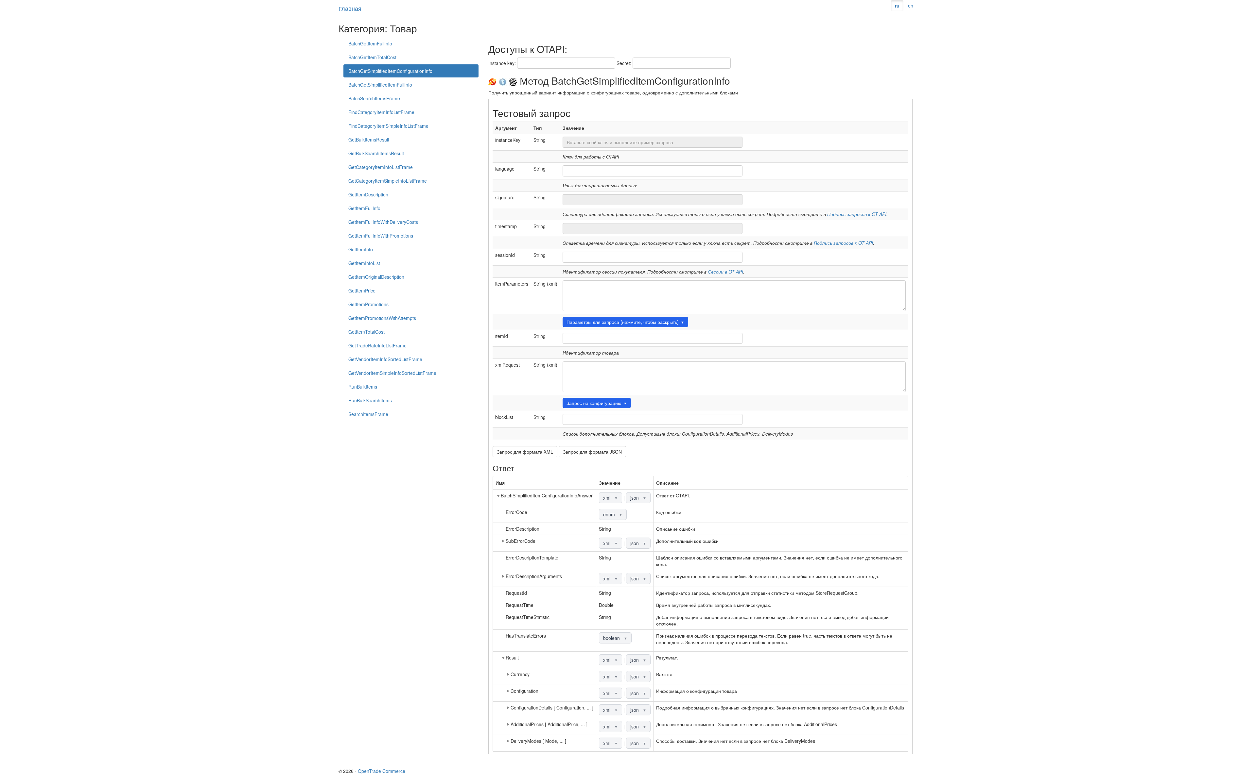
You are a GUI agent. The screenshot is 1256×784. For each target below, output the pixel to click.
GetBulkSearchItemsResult (376, 153)
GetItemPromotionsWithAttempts (382, 318)
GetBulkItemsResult (368, 139)
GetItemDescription (368, 194)
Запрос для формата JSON (592, 451)
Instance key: (502, 63)
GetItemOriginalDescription (376, 277)
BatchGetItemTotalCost (372, 57)
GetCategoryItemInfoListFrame (380, 167)
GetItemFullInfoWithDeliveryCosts (383, 222)
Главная (350, 8)
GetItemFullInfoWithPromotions (380, 235)
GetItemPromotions (368, 304)
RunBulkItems (362, 386)
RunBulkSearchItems (370, 400)
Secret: (624, 63)
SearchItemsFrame (368, 414)
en (910, 5)
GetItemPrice (361, 290)
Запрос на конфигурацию (597, 403)
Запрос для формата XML (525, 451)
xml (610, 497)
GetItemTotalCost (366, 331)
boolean (615, 638)
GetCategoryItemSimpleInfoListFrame (387, 180)
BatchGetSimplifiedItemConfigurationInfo (390, 71)
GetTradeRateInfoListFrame (377, 345)
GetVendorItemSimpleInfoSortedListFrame (392, 373)
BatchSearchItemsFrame (374, 98)
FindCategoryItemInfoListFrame (381, 112)
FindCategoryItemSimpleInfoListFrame (388, 126)
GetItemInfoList (364, 263)
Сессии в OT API (725, 271)
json (638, 497)
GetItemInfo (360, 249)
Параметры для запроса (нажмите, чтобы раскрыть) (625, 322)
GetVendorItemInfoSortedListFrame (385, 359)
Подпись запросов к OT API (856, 214)
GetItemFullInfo (364, 208)
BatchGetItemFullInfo (370, 43)
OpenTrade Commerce (381, 771)
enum (612, 514)
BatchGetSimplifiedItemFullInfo (380, 84)
